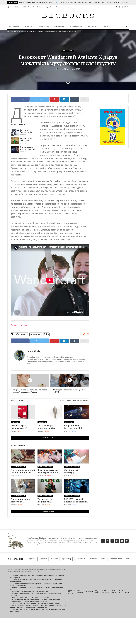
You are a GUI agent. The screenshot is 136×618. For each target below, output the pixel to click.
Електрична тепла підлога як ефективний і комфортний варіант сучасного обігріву (22, 500)
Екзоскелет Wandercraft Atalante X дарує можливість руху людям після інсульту (27, 131)
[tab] (65, 401)
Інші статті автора (80, 401)
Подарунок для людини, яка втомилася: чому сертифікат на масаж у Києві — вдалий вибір (50, 500)
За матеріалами (19, 325)
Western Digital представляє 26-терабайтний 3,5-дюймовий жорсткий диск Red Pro (22, 426)
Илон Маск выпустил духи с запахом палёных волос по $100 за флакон (81, 2)
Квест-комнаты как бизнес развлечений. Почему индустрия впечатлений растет (49, 471)
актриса (85, 559)
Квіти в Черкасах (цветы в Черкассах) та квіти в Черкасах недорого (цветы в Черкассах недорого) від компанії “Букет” (38, 606)
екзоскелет (36, 334)
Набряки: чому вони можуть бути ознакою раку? (31, 591)
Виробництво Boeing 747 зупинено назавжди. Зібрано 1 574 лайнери (28, 139)
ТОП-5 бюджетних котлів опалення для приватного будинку (36, 599)
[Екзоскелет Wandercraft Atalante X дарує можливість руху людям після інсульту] (15, 132)
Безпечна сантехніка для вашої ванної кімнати (30, 597)
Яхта (95, 559)
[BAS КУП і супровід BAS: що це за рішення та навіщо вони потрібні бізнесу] (76, 486)
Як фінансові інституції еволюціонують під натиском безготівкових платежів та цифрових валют (76, 471)
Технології (14, 31)
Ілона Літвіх (33, 351)
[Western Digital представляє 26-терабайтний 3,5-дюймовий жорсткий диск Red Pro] (23, 412)
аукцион (36, 559)
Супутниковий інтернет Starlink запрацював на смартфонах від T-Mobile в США (28, 148)
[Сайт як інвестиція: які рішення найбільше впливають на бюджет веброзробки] (23, 457)
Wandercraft (22, 334)
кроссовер (59, 559)
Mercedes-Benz (107, 559)
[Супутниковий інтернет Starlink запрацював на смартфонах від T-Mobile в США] (15, 149)
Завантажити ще (50, 438)
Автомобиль (73, 559)
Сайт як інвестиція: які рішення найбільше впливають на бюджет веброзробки (23, 471)
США (46, 334)
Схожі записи (65, 401)
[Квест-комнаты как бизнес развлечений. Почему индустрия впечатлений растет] (50, 457)
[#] (114, 7)
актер (120, 559)
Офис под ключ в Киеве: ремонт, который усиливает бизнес (36, 603)
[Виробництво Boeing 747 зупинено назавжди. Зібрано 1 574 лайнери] (15, 140)
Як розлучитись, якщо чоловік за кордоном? (29, 601)
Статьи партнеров (18, 466)
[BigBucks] (68, 16)
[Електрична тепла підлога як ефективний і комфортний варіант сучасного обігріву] (23, 486)
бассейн (47, 559)
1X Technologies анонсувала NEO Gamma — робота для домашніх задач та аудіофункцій (49, 426)
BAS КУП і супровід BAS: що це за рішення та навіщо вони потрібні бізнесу (76, 500)
